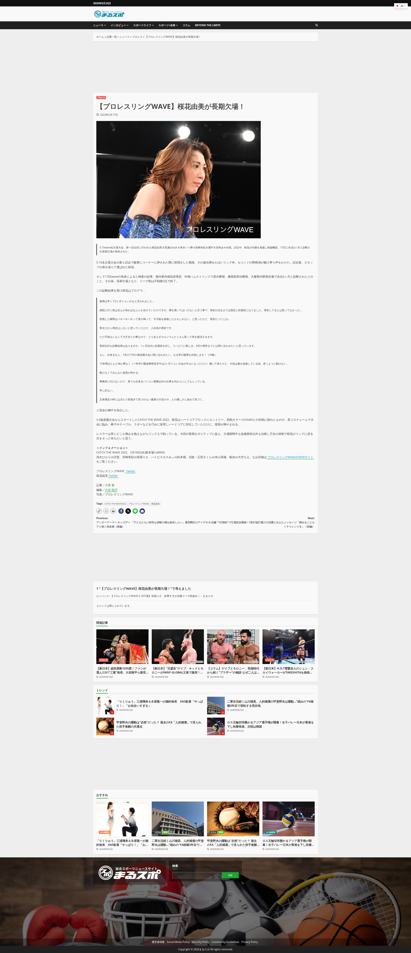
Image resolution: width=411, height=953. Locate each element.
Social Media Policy (178, 942)
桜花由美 (155, 503)
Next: (260, 522)
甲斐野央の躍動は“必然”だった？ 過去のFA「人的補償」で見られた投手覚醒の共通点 (105, 726)
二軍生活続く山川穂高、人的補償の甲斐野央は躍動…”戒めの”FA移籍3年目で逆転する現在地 (216, 705)
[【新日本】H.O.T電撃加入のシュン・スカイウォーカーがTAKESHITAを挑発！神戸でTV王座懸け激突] (288, 646)
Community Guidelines (225, 942)
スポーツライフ (142, 25)
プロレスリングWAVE (139, 503)
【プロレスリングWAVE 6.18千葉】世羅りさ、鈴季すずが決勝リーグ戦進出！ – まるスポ (161, 596)
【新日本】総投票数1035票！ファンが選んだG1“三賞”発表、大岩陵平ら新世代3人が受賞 (121, 670)
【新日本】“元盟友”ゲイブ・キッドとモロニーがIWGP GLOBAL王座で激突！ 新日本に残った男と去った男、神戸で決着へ (178, 670)
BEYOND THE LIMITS (207, 25)
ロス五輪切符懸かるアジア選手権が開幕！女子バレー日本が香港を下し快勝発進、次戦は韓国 (216, 726)
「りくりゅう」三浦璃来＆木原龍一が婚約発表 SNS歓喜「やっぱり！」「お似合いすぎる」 (105, 705)
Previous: (151, 522)
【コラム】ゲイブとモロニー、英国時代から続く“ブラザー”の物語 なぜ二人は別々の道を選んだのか (233, 670)
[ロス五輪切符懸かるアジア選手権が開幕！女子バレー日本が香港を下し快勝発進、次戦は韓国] (288, 819)
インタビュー (118, 25)
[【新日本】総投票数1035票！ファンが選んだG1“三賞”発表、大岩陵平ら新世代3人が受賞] (122, 646)
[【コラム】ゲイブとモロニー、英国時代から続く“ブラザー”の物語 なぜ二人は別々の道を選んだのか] (233, 646)
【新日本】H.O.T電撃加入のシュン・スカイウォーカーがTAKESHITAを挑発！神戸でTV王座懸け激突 (288, 670)
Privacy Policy (249, 942)
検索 (175, 866)
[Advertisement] (205, 67)
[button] (99, 511)
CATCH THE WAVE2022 (115, 503)
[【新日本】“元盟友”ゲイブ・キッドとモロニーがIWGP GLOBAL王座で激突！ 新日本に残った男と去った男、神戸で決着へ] (178, 646)
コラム (186, 25)
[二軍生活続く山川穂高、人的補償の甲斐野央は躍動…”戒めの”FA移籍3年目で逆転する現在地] (178, 819)
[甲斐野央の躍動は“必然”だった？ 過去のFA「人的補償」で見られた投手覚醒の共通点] (233, 819)
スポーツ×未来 (166, 25)
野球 (165, 832)
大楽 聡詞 (111, 490)
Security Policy (200, 942)
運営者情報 (158, 942)
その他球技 (271, 832)
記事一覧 (112, 37)
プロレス (137, 37)
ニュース (98, 25)
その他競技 (104, 832)
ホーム (100, 37)
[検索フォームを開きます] (316, 25)
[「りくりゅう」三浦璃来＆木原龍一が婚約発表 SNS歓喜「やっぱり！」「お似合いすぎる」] (122, 819)
